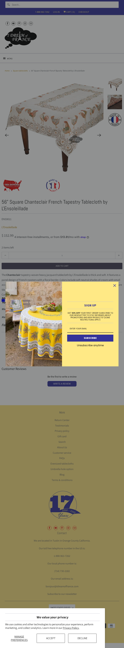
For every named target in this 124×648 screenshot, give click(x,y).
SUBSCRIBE (90, 338)
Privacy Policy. (71, 628)
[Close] (115, 285)
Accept (50, 638)
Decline (82, 638)
